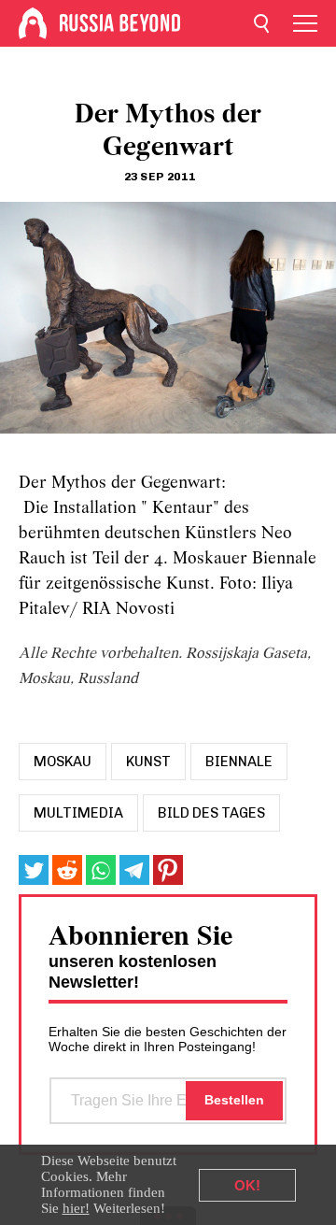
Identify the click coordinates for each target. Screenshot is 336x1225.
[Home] (33, 23)
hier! (76, 1208)
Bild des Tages (211, 813)
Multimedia (78, 813)
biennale (239, 761)
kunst (148, 761)
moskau (62, 761)
